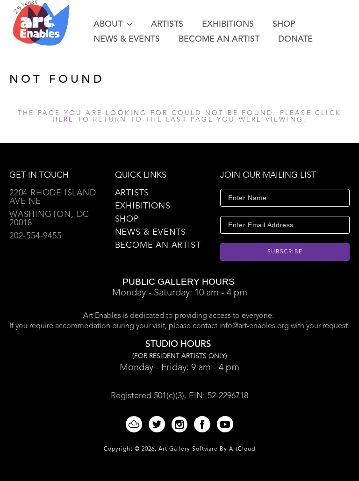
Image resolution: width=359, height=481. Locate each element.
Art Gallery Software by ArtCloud (206, 449)
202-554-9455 (35, 236)
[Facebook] (204, 424)
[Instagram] (181, 424)
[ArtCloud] (135, 424)
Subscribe (285, 252)
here (63, 119)
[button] (112, 24)
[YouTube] (225, 424)
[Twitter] (158, 424)
